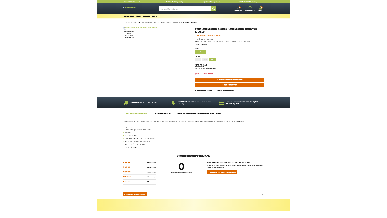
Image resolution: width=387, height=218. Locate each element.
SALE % (154, 16)
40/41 (212, 60)
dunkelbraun (200, 52)
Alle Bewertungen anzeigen (135, 194)
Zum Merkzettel (230, 85)
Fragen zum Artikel (204, 91)
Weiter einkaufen (131, 22)
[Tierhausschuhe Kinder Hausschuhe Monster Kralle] (157, 27)
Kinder (138, 16)
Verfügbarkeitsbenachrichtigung (230, 80)
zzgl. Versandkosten (209, 68)
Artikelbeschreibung (136, 114)
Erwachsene (129, 16)
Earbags (146, 16)
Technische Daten (162, 114)
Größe (197, 56)
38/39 (205, 60)
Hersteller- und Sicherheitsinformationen (199, 114)
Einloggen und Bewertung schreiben (209, 35)
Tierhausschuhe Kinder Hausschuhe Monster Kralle (230, 162)
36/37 (198, 60)
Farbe (197, 49)
